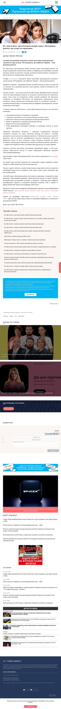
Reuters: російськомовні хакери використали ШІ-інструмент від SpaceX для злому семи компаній (29, 530)
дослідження (14, 79)
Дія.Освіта (21, 316)
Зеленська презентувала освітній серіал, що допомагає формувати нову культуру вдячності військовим (29, 258)
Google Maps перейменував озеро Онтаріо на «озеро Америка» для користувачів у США (30, 520)
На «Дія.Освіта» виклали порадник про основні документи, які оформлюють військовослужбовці (27, 270)
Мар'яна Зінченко (16, 56)
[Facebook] (23, 52)
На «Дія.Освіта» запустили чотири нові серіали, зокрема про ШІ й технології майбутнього (27, 232)
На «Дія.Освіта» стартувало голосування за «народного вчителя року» (25, 254)
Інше (6, 18)
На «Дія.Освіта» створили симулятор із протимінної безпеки (22, 250)
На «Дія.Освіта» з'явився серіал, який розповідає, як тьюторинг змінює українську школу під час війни (29, 219)
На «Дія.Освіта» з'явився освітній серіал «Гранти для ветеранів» (23, 266)
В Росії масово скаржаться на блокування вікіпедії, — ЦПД (22, 525)
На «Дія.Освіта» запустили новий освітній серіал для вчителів (23, 215)
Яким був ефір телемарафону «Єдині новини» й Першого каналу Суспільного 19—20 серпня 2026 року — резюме (30, 588)
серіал (11, 316)
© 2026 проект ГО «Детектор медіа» (11, 677)
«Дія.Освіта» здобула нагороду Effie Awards (17, 236)
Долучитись (30, 294)
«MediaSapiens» (54, 303)
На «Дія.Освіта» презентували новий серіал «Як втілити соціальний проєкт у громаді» (30, 247)
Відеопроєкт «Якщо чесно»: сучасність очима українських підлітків (24, 240)
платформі (54, 156)
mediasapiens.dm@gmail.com (12, 679)
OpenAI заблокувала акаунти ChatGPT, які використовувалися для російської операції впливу (29, 539)
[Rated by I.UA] (26, 690)
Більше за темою (11, 322)
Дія (16, 316)
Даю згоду (30, 706)
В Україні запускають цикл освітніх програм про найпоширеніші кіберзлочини (28, 263)
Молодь (6, 316)
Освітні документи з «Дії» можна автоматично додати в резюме (23, 243)
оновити (57, 430)
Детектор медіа (30, 608)
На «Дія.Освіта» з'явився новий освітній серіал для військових (23, 227)
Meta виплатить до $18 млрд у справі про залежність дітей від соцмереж (28, 535)
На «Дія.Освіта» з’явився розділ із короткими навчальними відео (24, 224)
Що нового (11, 18)
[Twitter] (25, 52)
